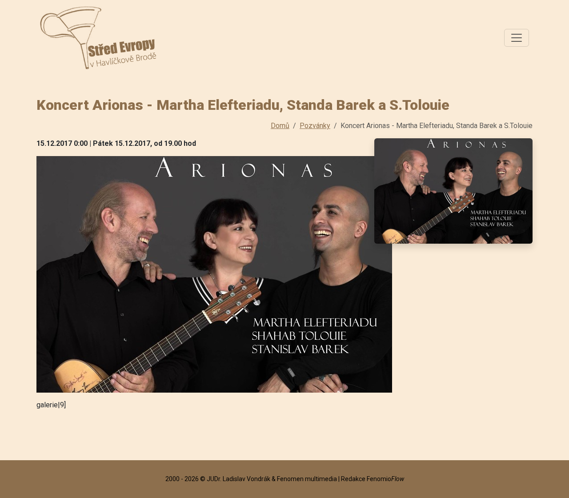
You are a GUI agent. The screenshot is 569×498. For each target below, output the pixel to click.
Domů (280, 125)
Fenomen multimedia (307, 478)
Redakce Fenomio (372, 478)
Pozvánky (315, 125)
